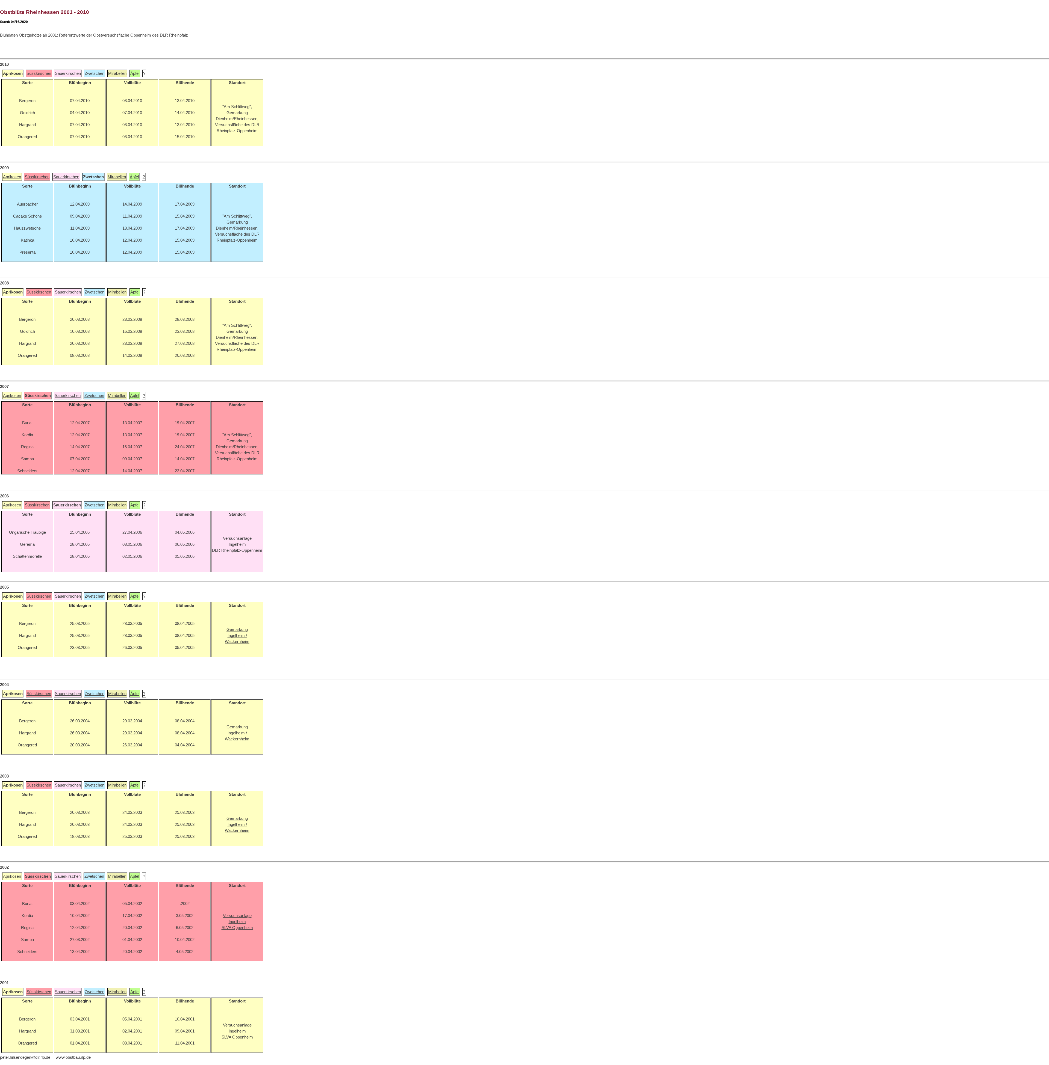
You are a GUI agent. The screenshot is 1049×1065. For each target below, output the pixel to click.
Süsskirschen (38, 73)
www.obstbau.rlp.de (73, 1057)
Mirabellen (117, 73)
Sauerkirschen (68, 73)
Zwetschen (94, 73)
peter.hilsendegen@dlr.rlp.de (25, 1057)
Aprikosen (12, 177)
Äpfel (134, 73)
